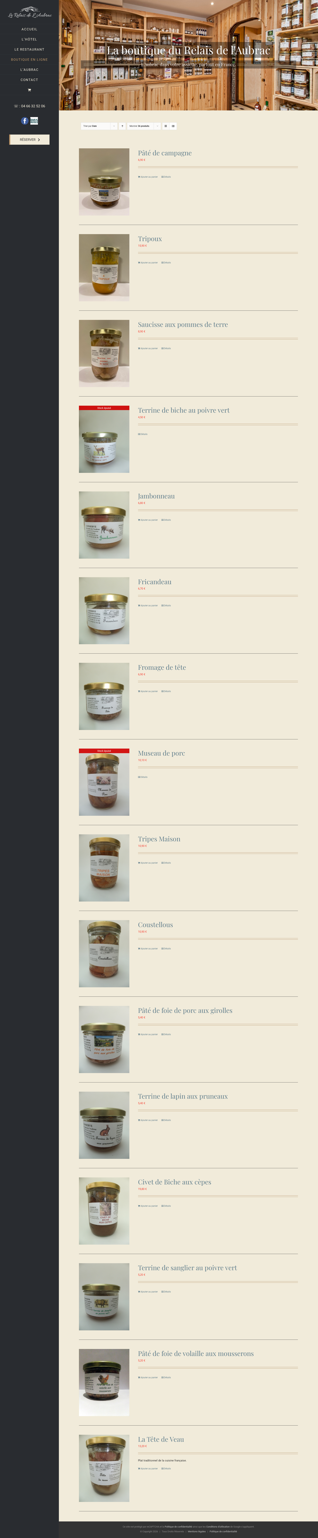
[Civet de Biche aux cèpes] (104, 1211)
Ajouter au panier (149, 177)
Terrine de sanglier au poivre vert (187, 1267)
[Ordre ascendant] (122, 126)
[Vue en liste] (173, 126)
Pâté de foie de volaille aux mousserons (196, 1353)
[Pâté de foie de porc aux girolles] (104, 1039)
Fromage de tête (162, 667)
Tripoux (150, 238)
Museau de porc (161, 752)
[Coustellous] (104, 953)
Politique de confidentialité (178, 1526)
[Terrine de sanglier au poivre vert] (104, 1296)
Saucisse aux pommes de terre (183, 324)
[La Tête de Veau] (104, 1468)
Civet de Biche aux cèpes (174, 1181)
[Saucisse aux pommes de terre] (104, 353)
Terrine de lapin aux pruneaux (183, 1095)
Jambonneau (156, 495)
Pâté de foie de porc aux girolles (185, 1010)
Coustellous (155, 924)
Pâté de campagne (165, 152)
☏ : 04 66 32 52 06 (29, 106)
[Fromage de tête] (104, 696)
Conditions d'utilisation (218, 1526)
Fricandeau (155, 581)
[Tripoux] (104, 267)
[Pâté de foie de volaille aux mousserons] (104, 1382)
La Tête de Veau (161, 1439)
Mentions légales (197, 1531)
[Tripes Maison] (104, 868)
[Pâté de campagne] (104, 182)
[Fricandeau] (104, 610)
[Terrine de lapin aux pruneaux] (104, 1125)
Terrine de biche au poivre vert (184, 409)
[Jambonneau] (104, 525)
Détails (167, 177)
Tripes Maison (159, 838)
